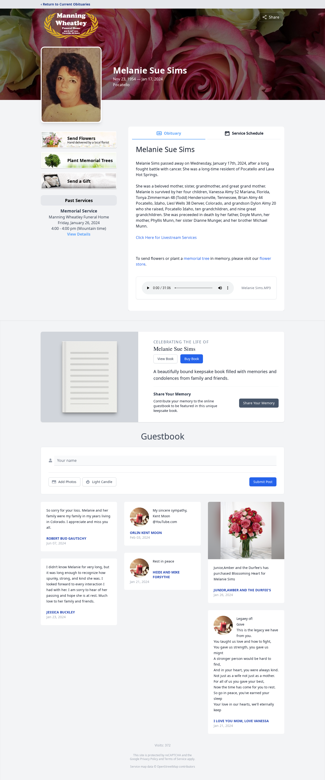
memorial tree (196, 258)
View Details (78, 234)
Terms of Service (175, 759)
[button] (246, 530)
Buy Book (191, 358)
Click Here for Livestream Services (166, 237)
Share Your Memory (259, 403)
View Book (165, 358)
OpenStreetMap (167, 767)
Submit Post (262, 481)
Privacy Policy (149, 759)
